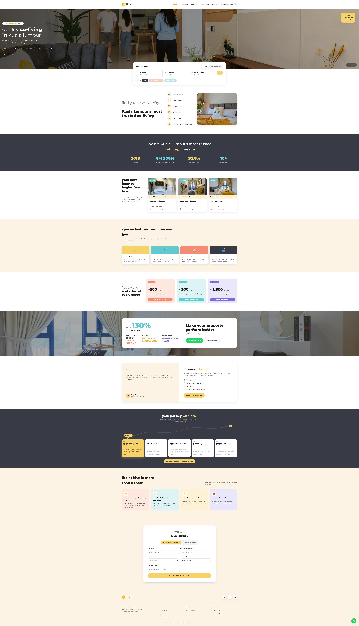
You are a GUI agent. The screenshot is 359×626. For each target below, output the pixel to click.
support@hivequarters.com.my (223, 613)
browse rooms (163, 610)
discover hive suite (191, 299)
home (175, 4)
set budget (197, 74)
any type (169, 74)
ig (224, 597)
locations (185, 4)
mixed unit (170, 80)
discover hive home (222, 299)
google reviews (227, 4)
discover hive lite (160, 299)
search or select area (146, 74)
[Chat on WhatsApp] (353, 620)
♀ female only (156, 80)
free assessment (191, 610)
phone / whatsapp (186, 548)
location (143, 72)
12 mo (205, 66)
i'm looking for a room (171, 542)
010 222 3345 (217, 610)
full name (151, 548)
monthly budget (199, 72)
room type (170, 72)
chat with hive (195, 340)
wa (235, 597)
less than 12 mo (216, 66)
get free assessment (194, 395)
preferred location (154, 557)
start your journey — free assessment (179, 461)
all (145, 80)
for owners (205, 4)
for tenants (215, 4)
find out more (212, 340)
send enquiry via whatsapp (179, 575)
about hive (194, 4)
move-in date (152, 565)
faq (160, 613)
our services (190, 613)
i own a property (190, 542)
